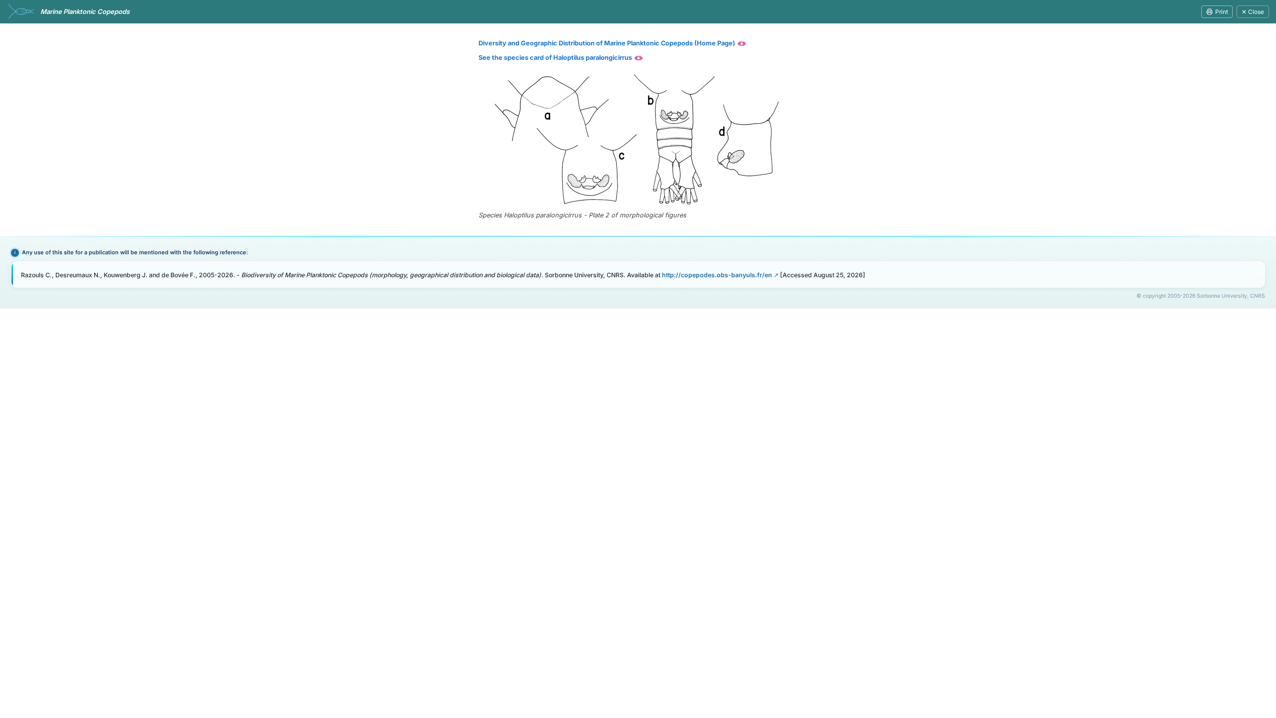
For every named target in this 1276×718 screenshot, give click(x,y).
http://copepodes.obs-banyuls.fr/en (717, 275)
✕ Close (1253, 11)
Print (1221, 11)
